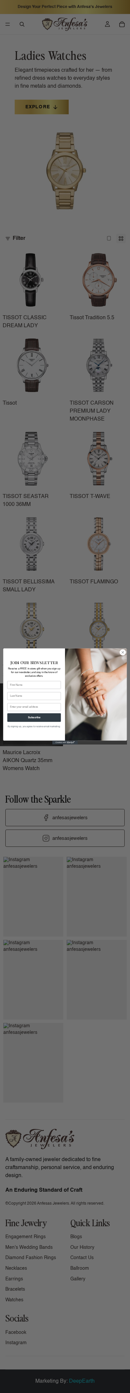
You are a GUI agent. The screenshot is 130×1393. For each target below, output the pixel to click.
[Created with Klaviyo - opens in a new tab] (65, 743)
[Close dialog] (123, 652)
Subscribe (34, 717)
